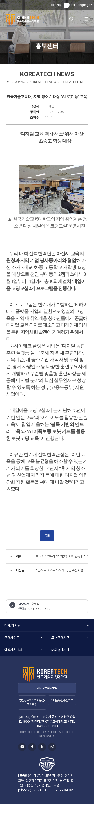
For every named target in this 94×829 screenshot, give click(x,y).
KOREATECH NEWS (75, 82)
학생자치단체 (13, 650)
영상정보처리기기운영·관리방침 (32, 702)
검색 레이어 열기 (71, 19)
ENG (57, 5)
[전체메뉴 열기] (86, 19)
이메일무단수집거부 (62, 700)
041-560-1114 (48, 726)
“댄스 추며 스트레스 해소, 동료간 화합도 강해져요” (62, 570)
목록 (47, 536)
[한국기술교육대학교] (26, 19)
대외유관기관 (60, 650)
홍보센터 (19, 82)
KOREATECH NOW (43, 82)
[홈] (8, 82)
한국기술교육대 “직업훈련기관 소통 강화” (62, 556)
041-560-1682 (39, 609)
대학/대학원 (12, 625)
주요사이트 (11, 638)
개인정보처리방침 (47, 688)
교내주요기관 (60, 638)
